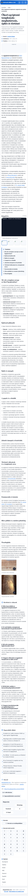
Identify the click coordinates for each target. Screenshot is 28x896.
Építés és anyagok (9, 258)
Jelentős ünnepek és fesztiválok (13, 262)
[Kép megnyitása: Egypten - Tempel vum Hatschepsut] (14, 227)
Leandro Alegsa (11, 36)
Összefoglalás (8, 273)
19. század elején (20, 185)
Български (5, 861)
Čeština (4, 864)
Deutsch (4, 873)
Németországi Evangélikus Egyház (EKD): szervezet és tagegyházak (14, 750)
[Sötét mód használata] (25, 2)
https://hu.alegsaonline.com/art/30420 (14, 789)
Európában (4, 187)
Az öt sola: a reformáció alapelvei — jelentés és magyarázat (12, 772)
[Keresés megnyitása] (22, 2)
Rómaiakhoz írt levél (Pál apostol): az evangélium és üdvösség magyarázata (13, 745)
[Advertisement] (14, 48)
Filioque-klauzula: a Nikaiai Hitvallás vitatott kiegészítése (12, 766)
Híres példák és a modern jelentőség (14, 271)
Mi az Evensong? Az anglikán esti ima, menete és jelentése (13, 761)
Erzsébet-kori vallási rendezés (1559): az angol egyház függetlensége (13, 734)
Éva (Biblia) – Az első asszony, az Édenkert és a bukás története (14, 756)
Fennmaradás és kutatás (11, 269)
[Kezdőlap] (19, 2)
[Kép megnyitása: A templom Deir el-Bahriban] (8, 565)
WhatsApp (19, 805)
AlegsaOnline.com (6, 782)
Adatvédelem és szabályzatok (16, 891)
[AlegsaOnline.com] (9, 2)
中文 (3, 870)
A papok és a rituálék (10, 260)
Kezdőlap (3, 7)
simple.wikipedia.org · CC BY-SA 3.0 (10, 238)
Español (4, 876)
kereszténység (10, 177)
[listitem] (4, 243)
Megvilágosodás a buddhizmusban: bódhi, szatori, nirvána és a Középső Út (14, 739)
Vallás (9, 7)
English (4, 882)
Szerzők (6, 891)
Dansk (3, 867)
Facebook (8, 808)
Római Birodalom (12, 175)
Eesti (3, 879)
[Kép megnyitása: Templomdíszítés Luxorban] (8, 585)
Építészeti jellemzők (10, 256)
